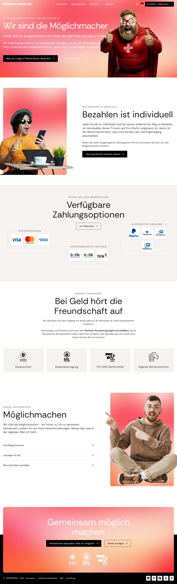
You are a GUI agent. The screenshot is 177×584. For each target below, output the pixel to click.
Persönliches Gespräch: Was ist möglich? (72, 543)
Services (94, 4)
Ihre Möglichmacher (13, 445)
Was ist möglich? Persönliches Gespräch (28, 58)
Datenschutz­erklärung (47, 578)
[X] (165, 578)
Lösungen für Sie (11, 455)
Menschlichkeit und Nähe (16, 465)
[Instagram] (154, 578)
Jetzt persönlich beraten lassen (103, 154)
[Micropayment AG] (17, 4)
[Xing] (171, 578)
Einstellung (70, 578)
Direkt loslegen (116, 543)
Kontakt (109, 4)
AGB (61, 578)
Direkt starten (71, 58)
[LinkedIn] (148, 578)
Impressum (30, 578)
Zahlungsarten (78, 4)
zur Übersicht (86, 226)
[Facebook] (159, 578)
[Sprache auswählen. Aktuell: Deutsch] (142, 4)
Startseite (62, 4)
